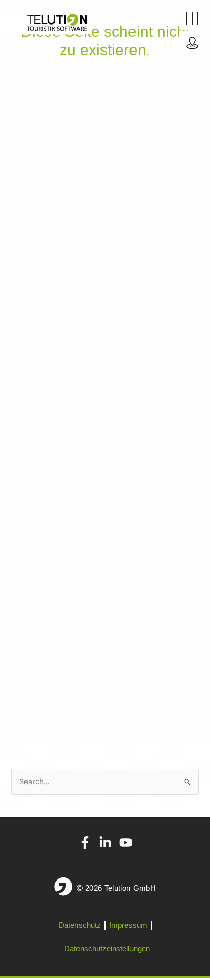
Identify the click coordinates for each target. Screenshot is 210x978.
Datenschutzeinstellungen (107, 948)
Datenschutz (80, 925)
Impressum (128, 925)
